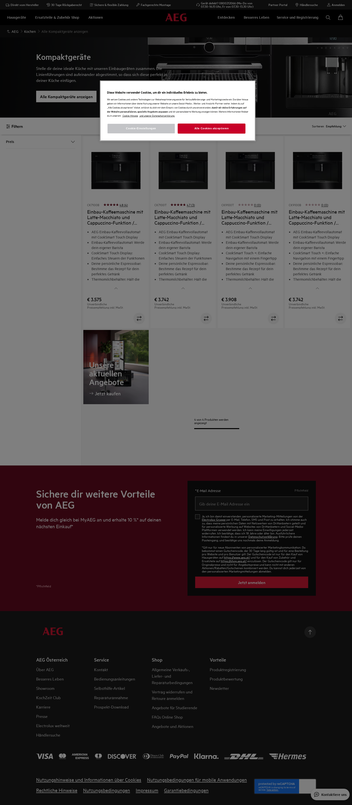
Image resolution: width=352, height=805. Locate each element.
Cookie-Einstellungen (141, 128)
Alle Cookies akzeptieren (211, 128)
